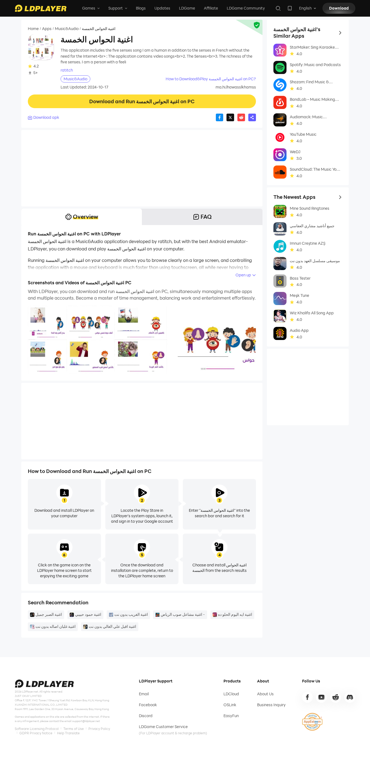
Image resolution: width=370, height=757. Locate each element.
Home (33, 28)
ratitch (67, 70)
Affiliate (211, 8)
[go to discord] (349, 697)
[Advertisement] (141, 168)
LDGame (187, 8)
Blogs (141, 8)
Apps (47, 28)
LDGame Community (246, 8)
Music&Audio (67, 28)
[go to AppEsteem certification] (312, 721)
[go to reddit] (335, 697)
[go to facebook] (307, 697)
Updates (162, 8)
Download (339, 8)
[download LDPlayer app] (290, 8)
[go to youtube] (321, 697)
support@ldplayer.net (86, 721)
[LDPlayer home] (41, 8)
